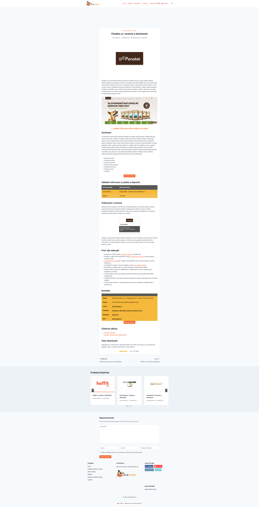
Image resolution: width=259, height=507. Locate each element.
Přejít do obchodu (129, 176)
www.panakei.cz (117, 319)
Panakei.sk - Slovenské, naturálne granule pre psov (127, 310)
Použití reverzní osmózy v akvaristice (110, 360)
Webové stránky (146, 448)
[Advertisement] (129, 17)
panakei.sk (115, 314)
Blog (122, 267)
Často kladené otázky (139, 265)
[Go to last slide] (93, 390)
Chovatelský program (110, 261)
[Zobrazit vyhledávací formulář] (172, 3)
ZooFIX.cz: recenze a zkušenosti (150, 360)
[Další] (166, 390)
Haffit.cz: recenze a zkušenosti (102, 395)
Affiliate (90, 474)
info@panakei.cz (117, 306)
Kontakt (90, 480)
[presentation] (103, 384)
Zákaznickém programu (138, 256)
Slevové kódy (154, 3)
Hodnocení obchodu (126, 254)
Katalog (130, 3)
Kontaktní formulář (110, 332)
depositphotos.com (150, 489)
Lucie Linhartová (97, 398)
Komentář (103, 426)
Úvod (124, 3)
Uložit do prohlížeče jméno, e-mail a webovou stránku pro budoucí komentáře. (121, 452)
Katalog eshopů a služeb (129, 30)
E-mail (123, 448)
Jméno (102, 448)
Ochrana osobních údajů (95, 477)
